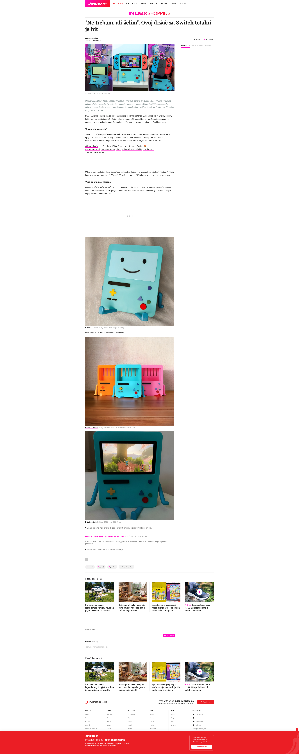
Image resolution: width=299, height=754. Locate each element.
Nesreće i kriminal (91, 729)
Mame (130, 729)
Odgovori (153, 729)
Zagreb (87, 725)
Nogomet (110, 714)
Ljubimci (131, 721)
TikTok (198, 725)
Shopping (131, 714)
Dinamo (109, 718)
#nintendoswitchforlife (132, 149)
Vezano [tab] (208, 45)
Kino (172, 721)
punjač (101, 567)
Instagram (199, 721)
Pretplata (118, 4)
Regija (87, 721)
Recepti (152, 718)
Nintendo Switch (126, 567)
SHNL (109, 725)
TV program (175, 718)
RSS (172, 729)
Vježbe (152, 725)
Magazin (131, 710)
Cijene (173, 4)
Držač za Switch (91, 328)
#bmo (118, 149)
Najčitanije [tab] (197, 45)
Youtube (199, 718)
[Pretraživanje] (212, 3)
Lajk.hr (152, 721)
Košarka (110, 729)
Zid (127, 4)
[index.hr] (97, 3)
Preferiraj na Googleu (204, 39)
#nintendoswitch (92, 149)
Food (130, 725)
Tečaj (173, 714)
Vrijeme (173, 725)
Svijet (87, 714)
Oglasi (164, 4)
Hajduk (109, 721)
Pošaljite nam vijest (199, 729)
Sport (144, 4)
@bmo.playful (91, 146)
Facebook (199, 714)
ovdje (141, 541)
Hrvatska (88, 718)
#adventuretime (108, 149)
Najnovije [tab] (185, 45)
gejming (112, 567)
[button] (88, 591)
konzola (90, 567)
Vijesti (135, 4)
